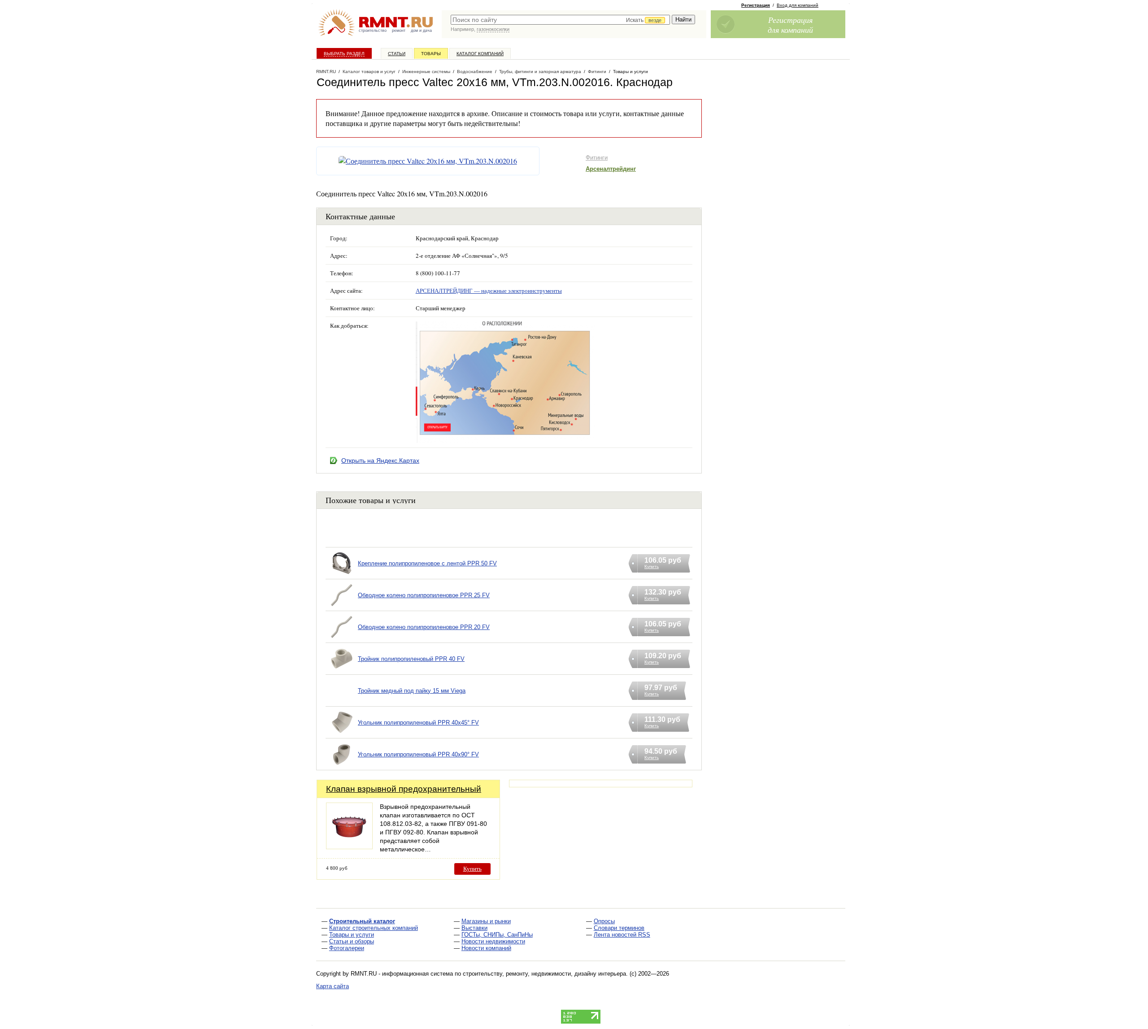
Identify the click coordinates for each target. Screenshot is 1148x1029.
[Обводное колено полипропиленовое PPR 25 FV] (342, 606)
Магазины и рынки (486, 921)
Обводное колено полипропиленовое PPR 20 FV (424, 627)
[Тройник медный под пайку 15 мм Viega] (342, 702)
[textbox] (560, 20)
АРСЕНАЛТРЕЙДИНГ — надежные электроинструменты (489, 291)
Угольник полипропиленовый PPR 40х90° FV (418, 754)
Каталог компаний (480, 53)
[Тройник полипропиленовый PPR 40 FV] (342, 670)
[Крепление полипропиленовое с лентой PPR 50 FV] (342, 574)
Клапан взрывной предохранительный (403, 789)
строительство (373, 30)
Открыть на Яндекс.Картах (380, 460)
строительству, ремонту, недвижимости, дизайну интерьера (544, 973)
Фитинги (597, 157)
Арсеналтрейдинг (611, 168)
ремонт (398, 30)
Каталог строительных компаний (373, 928)
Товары (431, 53)
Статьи (396, 53)
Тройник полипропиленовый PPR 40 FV (411, 659)
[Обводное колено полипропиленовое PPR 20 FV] (342, 638)
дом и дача (421, 30)
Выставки (474, 928)
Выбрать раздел (344, 53)
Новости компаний (486, 948)
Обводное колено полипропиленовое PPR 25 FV (424, 595)
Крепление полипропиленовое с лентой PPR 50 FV (427, 563)
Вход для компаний (797, 5)
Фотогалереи (346, 948)
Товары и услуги (351, 934)
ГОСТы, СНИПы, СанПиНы (497, 934)
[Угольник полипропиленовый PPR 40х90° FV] (342, 765)
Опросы (604, 921)
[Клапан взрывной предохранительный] (349, 846)
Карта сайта (332, 986)
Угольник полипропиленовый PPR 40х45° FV (418, 722)
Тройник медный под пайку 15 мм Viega (411, 690)
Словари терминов (619, 928)
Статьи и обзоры (351, 941)
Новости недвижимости (493, 941)
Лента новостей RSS (622, 934)
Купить (472, 868)
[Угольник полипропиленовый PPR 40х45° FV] (342, 733)
